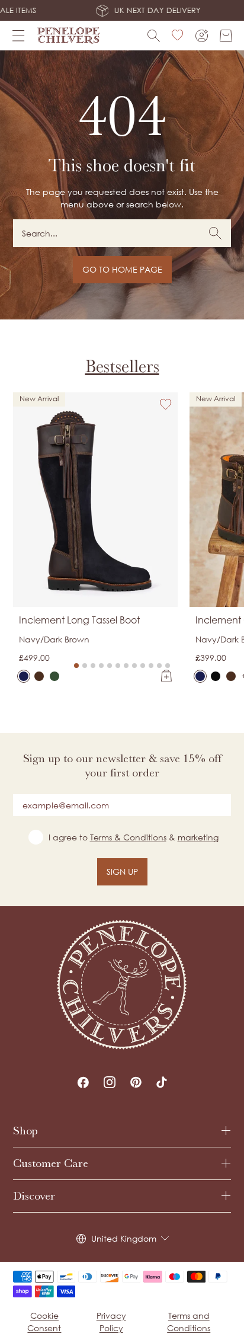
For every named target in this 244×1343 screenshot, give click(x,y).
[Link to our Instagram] (109, 1082)
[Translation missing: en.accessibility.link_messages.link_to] (122, 985)
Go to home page (122, 269)
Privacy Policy (111, 1321)
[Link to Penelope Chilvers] (68, 35)
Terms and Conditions (188, 1321)
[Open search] (153, 36)
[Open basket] (226, 36)
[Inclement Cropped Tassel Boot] (200, 676)
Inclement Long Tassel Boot (79, 620)
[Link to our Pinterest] (136, 1082)
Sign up (122, 871)
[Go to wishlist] (178, 35)
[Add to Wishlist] (166, 404)
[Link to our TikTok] (161, 1082)
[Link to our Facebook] (83, 1082)
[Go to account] (201, 36)
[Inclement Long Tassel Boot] (23, 676)
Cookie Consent (44, 1321)
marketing (198, 837)
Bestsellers (122, 366)
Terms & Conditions (128, 837)
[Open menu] (18, 35)
